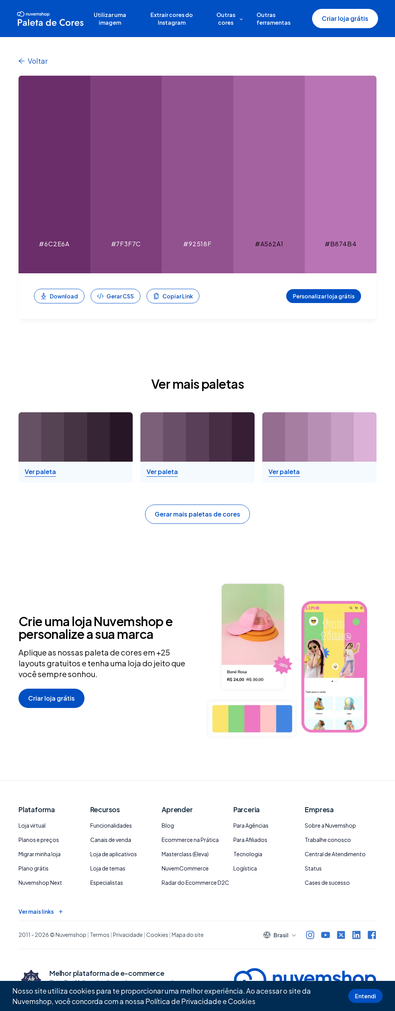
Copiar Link (177, 296)
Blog (168, 825)
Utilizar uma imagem (110, 18)
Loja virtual (32, 825)
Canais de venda (110, 839)
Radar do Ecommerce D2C (195, 882)
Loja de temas (107, 868)
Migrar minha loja (40, 853)
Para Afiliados (250, 839)
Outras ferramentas (273, 18)
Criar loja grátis (345, 18)
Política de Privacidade (183, 1001)
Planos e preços (39, 839)
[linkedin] (356, 935)
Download (64, 296)
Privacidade (128, 934)
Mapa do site (188, 934)
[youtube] (325, 935)
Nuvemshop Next (40, 882)
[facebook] (371, 935)
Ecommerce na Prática (190, 839)
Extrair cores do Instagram (171, 18)
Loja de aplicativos (113, 853)
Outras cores (225, 18)
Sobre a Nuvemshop (330, 825)
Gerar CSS (120, 296)
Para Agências (250, 825)
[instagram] (310, 935)
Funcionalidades (111, 825)
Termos (100, 934)
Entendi (365, 995)
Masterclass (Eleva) (185, 853)
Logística (245, 868)
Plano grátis (34, 868)
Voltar (37, 60)
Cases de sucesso (327, 882)
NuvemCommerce (185, 868)
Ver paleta (40, 472)
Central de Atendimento (335, 853)
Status (313, 868)
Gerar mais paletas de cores (197, 514)
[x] (341, 935)
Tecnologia (247, 853)
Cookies (241, 1001)
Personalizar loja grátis (323, 296)
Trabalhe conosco (328, 839)
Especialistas (106, 882)
